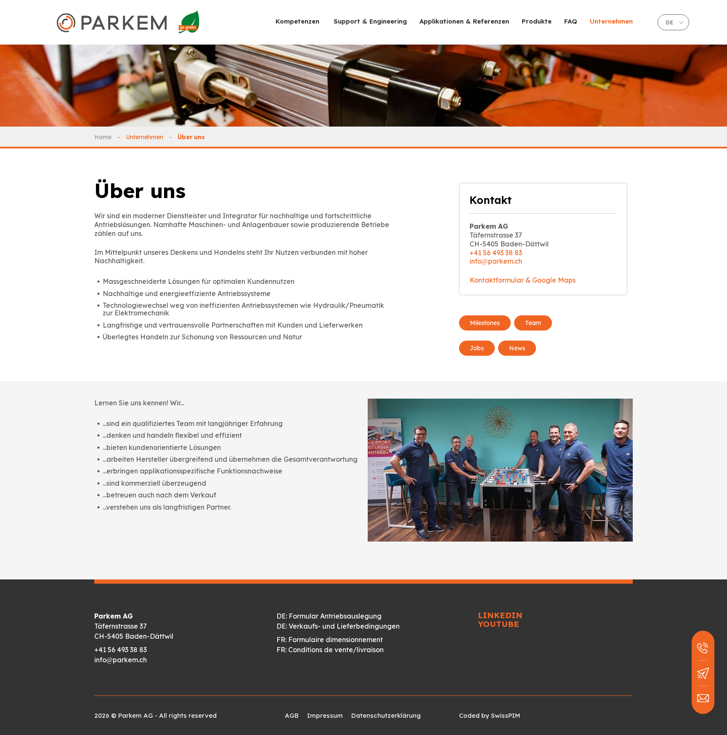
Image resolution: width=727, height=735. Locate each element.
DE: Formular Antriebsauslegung (329, 616)
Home (102, 137)
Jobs (477, 348)
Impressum (325, 715)
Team (533, 323)
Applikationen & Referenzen (464, 21)
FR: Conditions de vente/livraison (330, 649)
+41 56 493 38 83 (496, 253)
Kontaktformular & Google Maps (523, 280)
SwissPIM (505, 715)
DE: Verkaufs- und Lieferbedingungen (338, 626)
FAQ (570, 21)
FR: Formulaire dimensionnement (329, 639)
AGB (292, 715)
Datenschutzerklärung (386, 715)
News (517, 348)
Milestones (485, 323)
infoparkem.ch (496, 261)
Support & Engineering (370, 21)
